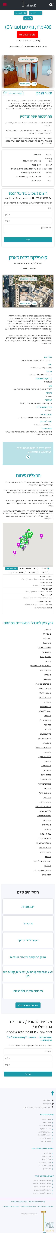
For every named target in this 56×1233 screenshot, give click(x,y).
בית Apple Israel (45, 756)
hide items (11, 568)
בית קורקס (47, 797)
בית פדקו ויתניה (45, 779)
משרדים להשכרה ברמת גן (42, 1190)
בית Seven (47, 643)
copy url (26, 18)
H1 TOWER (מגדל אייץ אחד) (40, 665)
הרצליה (23, 46)
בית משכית (47, 634)
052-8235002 (42, 197)
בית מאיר (47, 715)
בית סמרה (47, 788)
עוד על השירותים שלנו (28, 1005)
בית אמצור (47, 770)
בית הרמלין (47, 820)
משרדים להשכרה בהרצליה (42, 1187)
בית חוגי (48, 729)
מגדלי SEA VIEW (45, 711)
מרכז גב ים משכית (44, 784)
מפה (34, 84)
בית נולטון (47, 675)
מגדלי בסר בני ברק (45, 1165)
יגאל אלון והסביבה (45, 1126)
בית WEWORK (45, 706)
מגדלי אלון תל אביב (44, 1162)
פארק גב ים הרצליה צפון (42, 861)
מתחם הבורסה (46, 1141)
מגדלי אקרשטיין (45, 656)
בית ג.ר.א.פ (47, 743)
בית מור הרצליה (45, 670)
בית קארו (48, 761)
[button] (41, 536)
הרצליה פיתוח (15, 46)
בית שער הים (46, 652)
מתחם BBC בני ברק (44, 1135)
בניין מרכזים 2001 (44, 647)
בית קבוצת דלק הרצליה (42, 870)
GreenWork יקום (45, 1129)
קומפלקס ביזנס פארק (43, 684)
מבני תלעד (47, 638)
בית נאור (48, 856)
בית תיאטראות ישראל (43, 747)
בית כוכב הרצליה (45, 720)
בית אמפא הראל (45, 793)
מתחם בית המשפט (45, 1138)
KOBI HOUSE (45, 834)
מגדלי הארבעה (46, 1156)
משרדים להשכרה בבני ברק (42, 1181)
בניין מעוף (47, 725)
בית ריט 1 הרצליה (45, 688)
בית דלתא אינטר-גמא (43, 806)
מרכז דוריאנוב (46, 775)
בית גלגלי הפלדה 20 (43, 843)
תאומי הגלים (46, 875)
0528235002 (47, 1100)
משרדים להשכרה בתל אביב (42, 1193)
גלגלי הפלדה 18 (45, 811)
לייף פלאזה (47, 679)
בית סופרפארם (45, 852)
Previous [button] (6, 71)
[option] (28, 71)
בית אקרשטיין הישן (44, 738)
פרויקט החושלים (45, 734)
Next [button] (49, 71)
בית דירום (47, 829)
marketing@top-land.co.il (18, 197)
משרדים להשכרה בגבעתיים (42, 1184)
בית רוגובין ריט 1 (45, 802)
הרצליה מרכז (46, 1119)
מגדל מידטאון (46, 1159)
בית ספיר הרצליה (45, 693)
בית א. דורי (47, 752)
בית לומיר (47, 629)
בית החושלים (46, 825)
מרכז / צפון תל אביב (44, 1132)
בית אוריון (47, 865)
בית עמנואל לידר (45, 697)
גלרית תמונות (25, 84)
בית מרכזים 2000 (45, 847)
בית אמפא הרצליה (44, 838)
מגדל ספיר (47, 1153)
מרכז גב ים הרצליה (44, 815)
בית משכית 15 (46, 765)
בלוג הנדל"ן (47, 1169)
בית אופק (47, 702)
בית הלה (48, 661)
